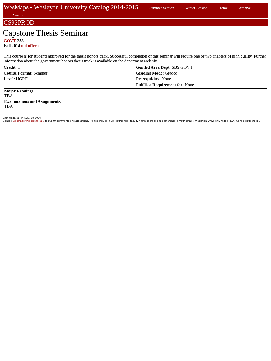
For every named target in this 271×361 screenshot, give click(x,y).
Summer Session (161, 8)
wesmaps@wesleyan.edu (29, 120)
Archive (245, 8)
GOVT (10, 41)
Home (223, 8)
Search (18, 15)
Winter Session (196, 8)
